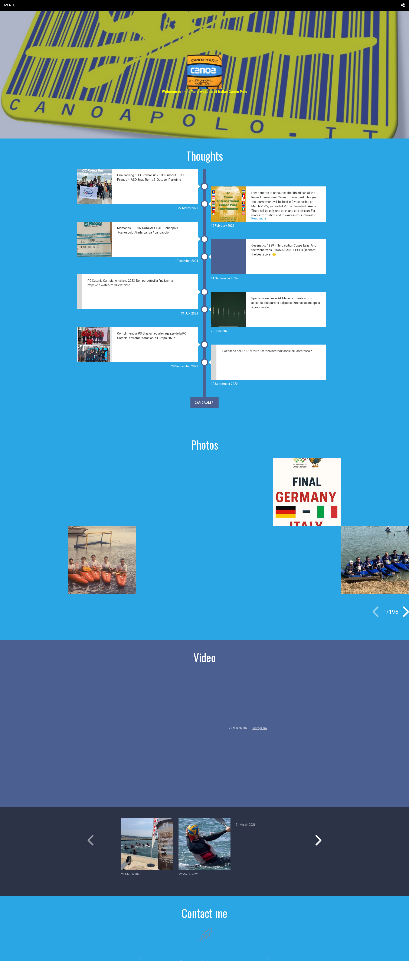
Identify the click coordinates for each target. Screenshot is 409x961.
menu (9, 5)
